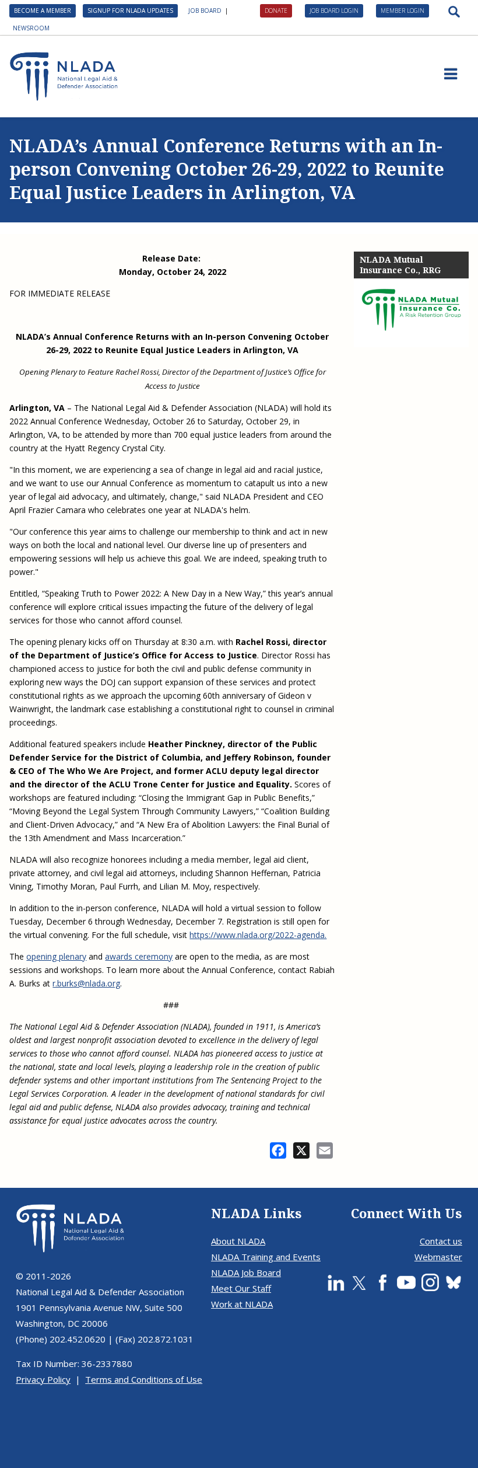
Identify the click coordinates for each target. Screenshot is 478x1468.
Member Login (402, 10)
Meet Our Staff (241, 1288)
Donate (276, 10)
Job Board (205, 10)
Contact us (441, 1241)
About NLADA (238, 1241)
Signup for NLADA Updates (130, 10)
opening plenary (56, 956)
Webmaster (438, 1257)
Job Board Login (334, 10)
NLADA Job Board (246, 1272)
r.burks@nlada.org (86, 983)
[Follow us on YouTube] (406, 1282)
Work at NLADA (242, 1304)
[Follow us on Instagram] (430, 1282)
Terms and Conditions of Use (143, 1379)
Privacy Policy (43, 1379)
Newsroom (31, 28)
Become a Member (42, 10)
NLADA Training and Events (266, 1257)
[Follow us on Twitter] (359, 1282)
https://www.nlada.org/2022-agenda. (257, 934)
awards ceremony (139, 956)
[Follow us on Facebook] (382, 1282)
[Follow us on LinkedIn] (336, 1282)
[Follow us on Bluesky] (453, 1282)
